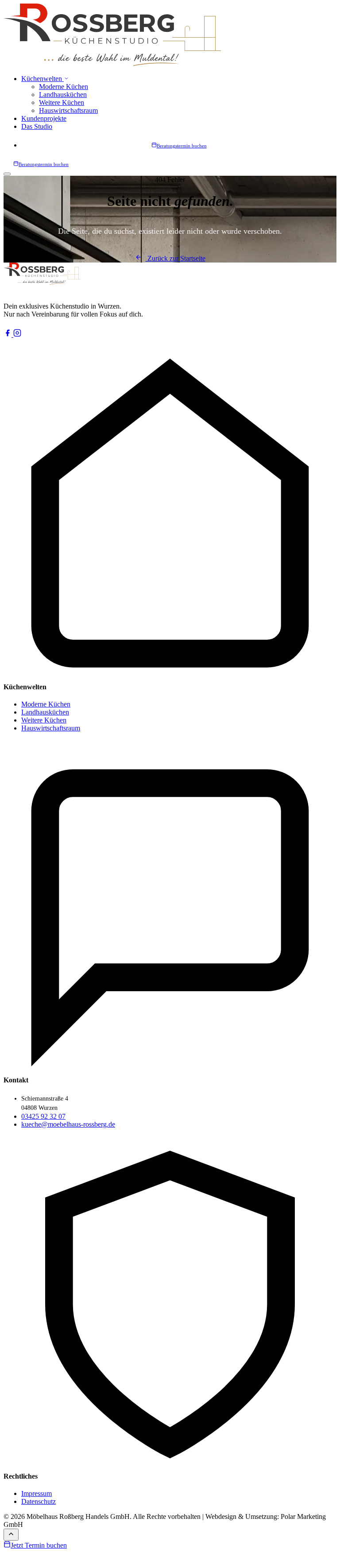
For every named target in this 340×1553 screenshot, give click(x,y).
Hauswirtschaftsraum (68, 110)
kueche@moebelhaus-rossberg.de (68, 1124)
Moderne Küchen (63, 86)
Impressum (36, 1493)
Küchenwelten (42, 78)
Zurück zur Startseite (175, 258)
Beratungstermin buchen (182, 145)
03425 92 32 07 (43, 1116)
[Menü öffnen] (7, 174)
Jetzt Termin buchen (39, 1545)
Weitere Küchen (61, 102)
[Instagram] (17, 334)
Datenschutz (38, 1501)
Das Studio (36, 126)
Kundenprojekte (43, 118)
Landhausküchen (63, 94)
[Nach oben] (11, 1535)
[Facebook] (8, 334)
